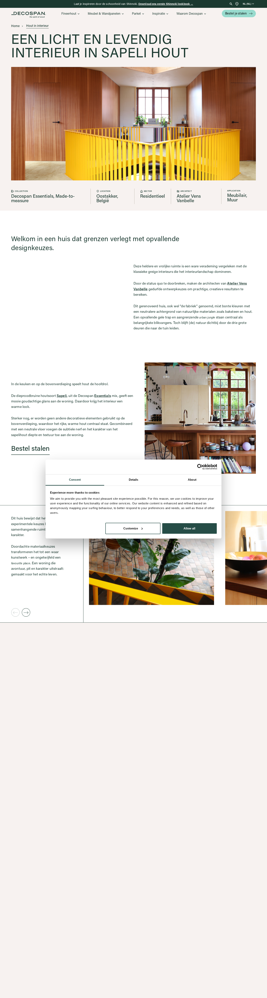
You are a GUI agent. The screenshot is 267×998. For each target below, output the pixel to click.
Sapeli (62, 395)
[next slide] (26, 612)
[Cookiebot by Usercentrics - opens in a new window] (200, 467)
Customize (130, 528)
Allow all (189, 528)
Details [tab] (133, 479)
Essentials (102, 395)
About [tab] (192, 479)
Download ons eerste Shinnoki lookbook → (165, 4)
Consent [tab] (75, 479)
